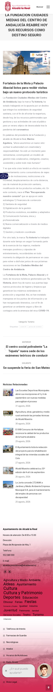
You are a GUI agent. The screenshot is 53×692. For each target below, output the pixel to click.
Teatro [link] (26, 614)
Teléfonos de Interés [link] (15, 629)
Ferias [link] (19, 602)
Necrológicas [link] (12, 642)
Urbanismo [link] (7, 619)
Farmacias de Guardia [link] (16, 635)
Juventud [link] (10, 610)
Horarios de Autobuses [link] (17, 655)
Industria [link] (33, 606)
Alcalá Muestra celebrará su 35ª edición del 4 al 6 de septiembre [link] (30, 470)
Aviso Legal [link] (11, 682)
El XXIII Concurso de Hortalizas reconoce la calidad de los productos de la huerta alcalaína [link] (32, 433)
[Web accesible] (3, 176)
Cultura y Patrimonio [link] (22, 593)
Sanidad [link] (35, 611)
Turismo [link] (31, 322)
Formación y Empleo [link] (10, 606)
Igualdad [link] (23, 606)
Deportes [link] (11, 597)
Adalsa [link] (9, 649)
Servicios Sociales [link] (12, 615)
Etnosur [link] (8, 602)
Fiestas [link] (31, 602)
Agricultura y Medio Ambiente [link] (21, 580)
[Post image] (8, 392)
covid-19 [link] (23, 326)
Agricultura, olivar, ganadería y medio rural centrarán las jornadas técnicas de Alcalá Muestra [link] (32, 415)
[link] (48, 7)
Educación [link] (30, 597)
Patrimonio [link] (24, 610)
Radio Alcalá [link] (12, 662)
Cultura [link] (10, 588)
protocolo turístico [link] (35, 326)
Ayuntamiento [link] (26, 584)
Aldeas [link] (9, 584)
